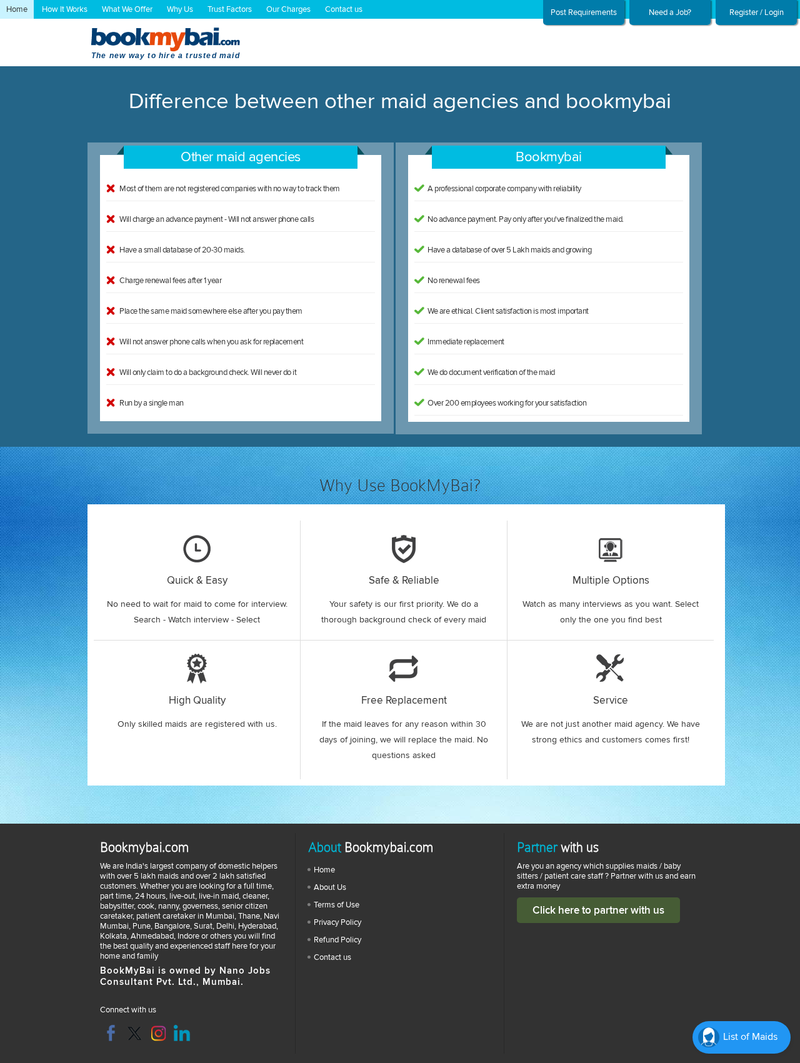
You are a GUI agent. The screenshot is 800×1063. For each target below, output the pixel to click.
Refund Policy (337, 940)
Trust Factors (230, 9)
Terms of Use (336, 905)
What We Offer (127, 9)
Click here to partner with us (598, 910)
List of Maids (749, 1037)
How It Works (65, 9)
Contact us (343, 9)
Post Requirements (584, 12)
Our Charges (288, 9)
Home (17, 9)
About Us (330, 887)
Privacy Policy (337, 922)
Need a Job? (670, 12)
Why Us (180, 9)
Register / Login (756, 12)
